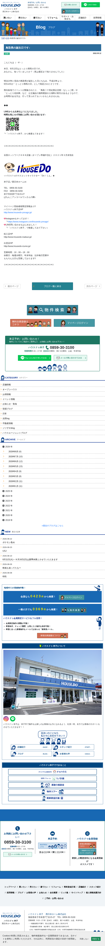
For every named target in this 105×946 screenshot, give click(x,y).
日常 (5, 414)
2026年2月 (13, 481)
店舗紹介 (82, 18)
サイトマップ (77, 892)
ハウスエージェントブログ (15, 433)
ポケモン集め (9, 542)
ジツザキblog (9, 428)
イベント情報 (9, 399)
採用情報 (97, 18)
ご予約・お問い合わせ (54, 898)
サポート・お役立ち (67, 17)
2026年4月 (13, 471)
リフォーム (52, 18)
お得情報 (7, 394)
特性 (5, 576)
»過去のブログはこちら (52, 526)
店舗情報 (7, 385)
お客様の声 (31, 892)
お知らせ (43, 892)
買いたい (7, 18)
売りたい (22, 18)
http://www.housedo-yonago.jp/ (18, 212)
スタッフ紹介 (95, 887)
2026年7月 (13, 456)
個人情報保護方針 (93, 892)
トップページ (10, 887)
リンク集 (64, 892)
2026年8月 (13, 451)
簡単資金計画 (69, 887)
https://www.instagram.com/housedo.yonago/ (28, 222)
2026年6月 (13, 461)
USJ (5, 551)
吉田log (6, 418)
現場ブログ (8, 409)
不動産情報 (8, 423)
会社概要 (53, 892)
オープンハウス (10, 389)
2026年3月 (13, 476)
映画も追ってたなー (12, 568)
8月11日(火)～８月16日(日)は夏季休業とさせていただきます (30, 559)
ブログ (20, 892)
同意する (95, 939)
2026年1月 (13, 486)
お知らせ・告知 (10, 404)
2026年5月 (13, 466)
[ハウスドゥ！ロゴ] (34, 168)
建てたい (37, 18)
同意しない (84, 939)
